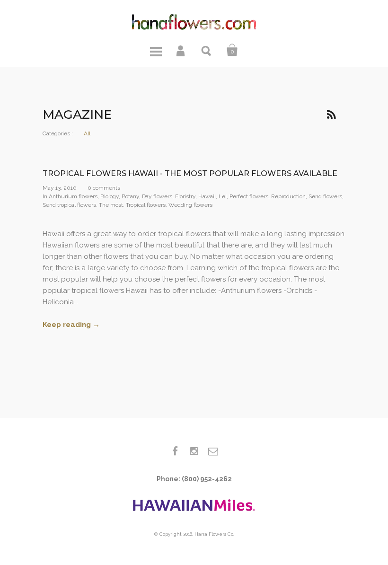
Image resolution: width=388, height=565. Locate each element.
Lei (223, 196)
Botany (130, 196)
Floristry (185, 196)
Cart (232, 50)
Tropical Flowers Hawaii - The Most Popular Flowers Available (190, 173)
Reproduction (288, 196)
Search (206, 50)
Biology (109, 196)
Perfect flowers (248, 196)
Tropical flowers (146, 205)
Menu (155, 50)
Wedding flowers (190, 205)
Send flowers (325, 196)
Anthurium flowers (73, 196)
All (87, 133)
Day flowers (157, 196)
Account (181, 50)
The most (111, 205)
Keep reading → (71, 324)
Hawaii (207, 196)
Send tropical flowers (69, 205)
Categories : (58, 133)
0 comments (104, 188)
